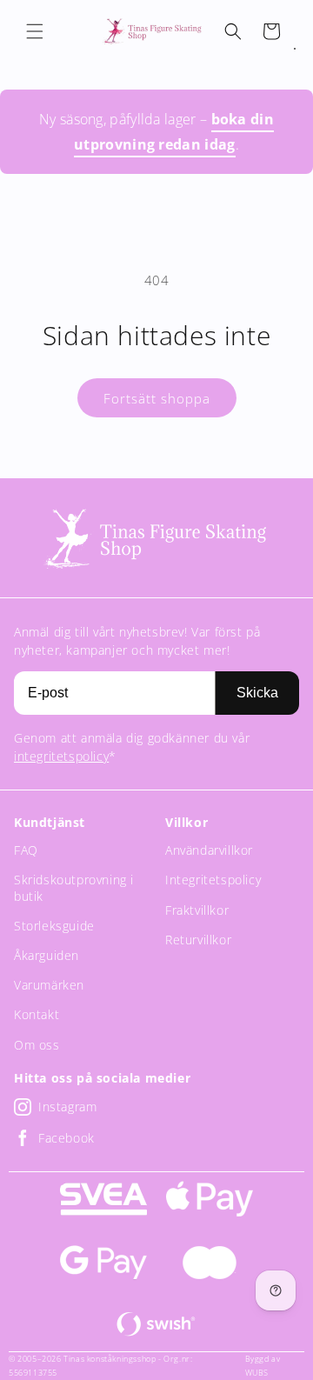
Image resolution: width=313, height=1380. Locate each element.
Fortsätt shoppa (156, 398)
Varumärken (49, 985)
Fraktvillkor (197, 910)
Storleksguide (54, 925)
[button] (35, 31)
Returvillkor (198, 939)
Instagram (67, 1106)
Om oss (37, 1045)
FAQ (26, 850)
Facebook (66, 1138)
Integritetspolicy (213, 879)
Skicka (257, 692)
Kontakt (36, 1014)
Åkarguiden (46, 955)
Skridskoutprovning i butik (74, 887)
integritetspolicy (61, 756)
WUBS (257, 1372)
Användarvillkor (209, 850)
